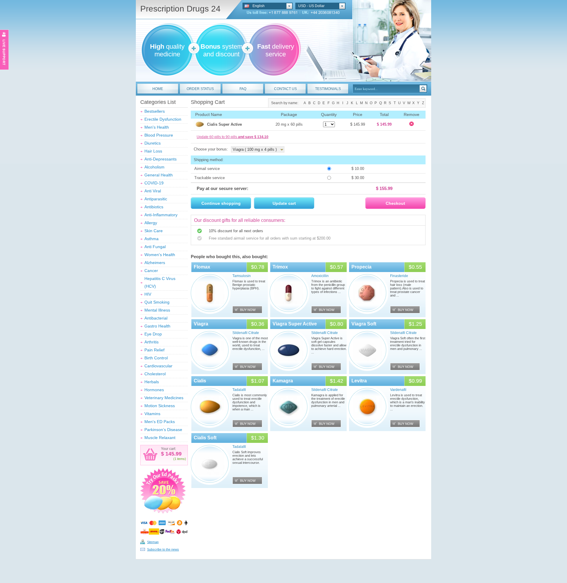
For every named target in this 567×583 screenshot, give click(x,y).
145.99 (173, 454)
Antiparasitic (155, 198)
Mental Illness (157, 310)
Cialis (200, 380)
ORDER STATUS (200, 89)
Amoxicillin (320, 276)
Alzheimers (154, 262)
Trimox (280, 266)
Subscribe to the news (163, 549)
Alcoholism (154, 167)
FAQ (242, 89)
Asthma (151, 238)
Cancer (151, 270)
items (181, 459)
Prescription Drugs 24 (180, 8)
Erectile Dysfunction (162, 119)
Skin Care (153, 230)
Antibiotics (153, 206)
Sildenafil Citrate (245, 333)
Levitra (359, 380)
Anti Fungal (155, 246)
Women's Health (159, 254)
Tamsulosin (241, 276)
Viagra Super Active (295, 323)
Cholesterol (155, 373)
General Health (158, 175)
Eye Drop (153, 334)
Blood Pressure (158, 135)
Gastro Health (157, 326)
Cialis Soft (205, 437)
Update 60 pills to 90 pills (232, 137)
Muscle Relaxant (159, 437)
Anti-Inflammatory (160, 214)
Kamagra (283, 380)
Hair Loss (153, 151)
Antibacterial (155, 318)
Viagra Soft (363, 323)
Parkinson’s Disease (163, 429)
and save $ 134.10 (253, 137)
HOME (157, 89)
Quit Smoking (157, 302)
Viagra (201, 323)
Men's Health (156, 127)
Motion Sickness (159, 405)
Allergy (150, 222)
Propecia (361, 266)
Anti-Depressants (160, 159)
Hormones (154, 389)
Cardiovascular (158, 365)
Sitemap (153, 542)
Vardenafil (398, 390)
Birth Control (156, 358)
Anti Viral (152, 191)
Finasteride (399, 276)
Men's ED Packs (159, 421)
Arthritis (151, 342)
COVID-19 (154, 183)
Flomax (202, 266)
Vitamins (152, 413)
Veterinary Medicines (163, 397)
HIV (147, 294)
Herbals (151, 381)
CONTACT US (285, 89)
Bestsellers (154, 111)
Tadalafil (239, 390)
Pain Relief (154, 350)
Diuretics (152, 143)
